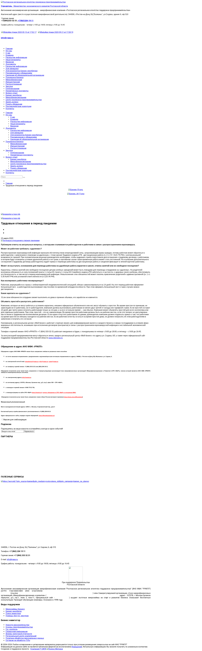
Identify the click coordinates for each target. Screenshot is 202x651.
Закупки (9, 150)
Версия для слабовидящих (15, 419)
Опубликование (17, 153)
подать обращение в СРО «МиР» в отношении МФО (59, 392)
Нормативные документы (21, 155)
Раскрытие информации (21, 121)
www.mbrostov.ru (56, 338)
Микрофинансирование (20, 161)
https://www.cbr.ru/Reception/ (73, 397)
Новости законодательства (17, 625)
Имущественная (17, 146)
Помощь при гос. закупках (17, 616)
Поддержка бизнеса (14, 141)
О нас (12, 117)
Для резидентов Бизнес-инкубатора (26, 135)
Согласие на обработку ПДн (18, 640)
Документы (11, 128)
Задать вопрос (16, 166)
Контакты (10, 173)
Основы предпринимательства (19, 627)
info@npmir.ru (26, 377)
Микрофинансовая (18, 144)
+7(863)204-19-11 (25, 21)
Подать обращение (18, 168)
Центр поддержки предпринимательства (28, 164)
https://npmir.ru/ (37, 392)
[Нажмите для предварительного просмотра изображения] (20, 240)
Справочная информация (16, 631)
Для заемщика (16, 133)
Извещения (77, 647)
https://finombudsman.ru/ (47, 415)
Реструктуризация (18, 148)
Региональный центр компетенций (21, 636)
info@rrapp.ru (7, 38)
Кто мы (9, 115)
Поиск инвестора (13, 613)
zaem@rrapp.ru (53, 361)
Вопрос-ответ (12, 157)
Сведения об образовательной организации (29, 139)
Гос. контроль (12, 629)
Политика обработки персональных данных (25, 638)
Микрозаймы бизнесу (15, 609)
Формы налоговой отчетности (19, 634)
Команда (14, 119)
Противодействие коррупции (18, 170)
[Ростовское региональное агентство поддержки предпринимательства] (33, 2)
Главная (9, 113)
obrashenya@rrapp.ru (31, 361)
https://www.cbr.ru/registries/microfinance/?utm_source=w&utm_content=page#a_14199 (55, 593)
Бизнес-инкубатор (18, 159)
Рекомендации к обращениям (23, 137)
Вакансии (14, 126)
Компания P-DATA (38, 649)
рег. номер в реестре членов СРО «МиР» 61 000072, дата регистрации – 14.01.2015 (82, 595)
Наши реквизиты (17, 124)
